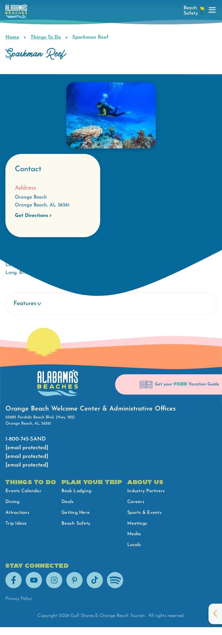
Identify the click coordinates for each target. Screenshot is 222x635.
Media (134, 534)
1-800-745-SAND (25, 439)
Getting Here (75, 512)
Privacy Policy (18, 598)
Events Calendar (23, 491)
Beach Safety (75, 523)
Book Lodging (76, 491)
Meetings (137, 523)
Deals (67, 502)
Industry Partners (146, 491)
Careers (135, 502)
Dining (12, 502)
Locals (134, 545)
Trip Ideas (16, 523)
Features (25, 303)
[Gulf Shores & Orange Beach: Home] (16, 12)
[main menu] (212, 10)
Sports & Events (144, 512)
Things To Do (46, 37)
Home (12, 37)
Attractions (17, 512)
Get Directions (31, 215)
